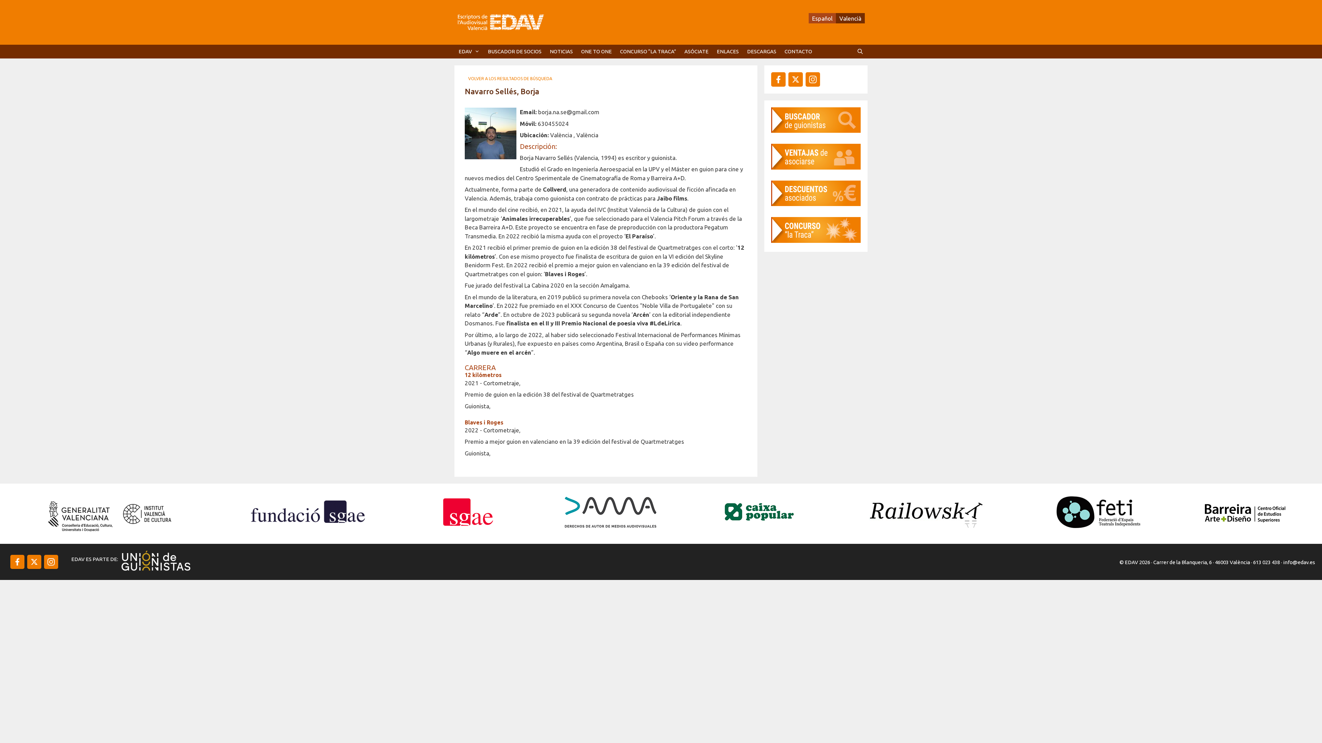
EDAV (465, 51)
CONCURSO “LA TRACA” (648, 51)
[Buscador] (816, 130)
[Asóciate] (816, 167)
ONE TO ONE (596, 51)
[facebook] (778, 79)
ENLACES (728, 51)
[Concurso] (816, 240)
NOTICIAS (561, 51)
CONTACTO (798, 51)
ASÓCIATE (696, 51)
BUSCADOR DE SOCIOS (515, 51)
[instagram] (795, 79)
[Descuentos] (816, 204)
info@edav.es (1299, 562)
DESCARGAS (761, 51)
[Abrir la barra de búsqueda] (860, 51)
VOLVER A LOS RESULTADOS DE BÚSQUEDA (510, 78)
